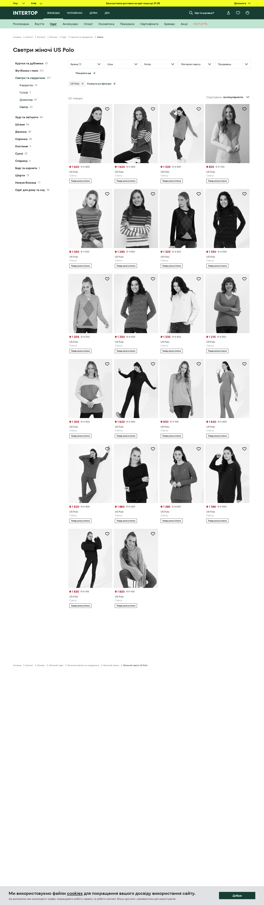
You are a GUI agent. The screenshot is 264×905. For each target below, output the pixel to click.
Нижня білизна (25, 182)
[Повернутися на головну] (25, 13)
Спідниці (21, 160)
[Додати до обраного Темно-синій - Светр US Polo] (107, 109)
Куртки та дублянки (29, 63)
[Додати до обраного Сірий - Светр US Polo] (244, 364)
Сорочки (21, 138)
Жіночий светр (111, 665)
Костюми (21, 146)
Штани (20, 124)
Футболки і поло (26, 70)
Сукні (19, 153)
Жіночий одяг (56, 665)
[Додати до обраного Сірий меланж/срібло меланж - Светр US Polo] (107, 194)
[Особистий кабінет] (228, 13)
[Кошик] (247, 13)
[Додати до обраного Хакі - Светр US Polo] (153, 109)
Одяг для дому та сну (30, 189)
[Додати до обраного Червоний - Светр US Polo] (153, 194)
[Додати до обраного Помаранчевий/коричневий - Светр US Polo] (198, 109)
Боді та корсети (26, 168)
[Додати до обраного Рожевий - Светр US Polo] (244, 279)
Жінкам (54, 37)
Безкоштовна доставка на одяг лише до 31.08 (133, 3)
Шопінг (29, 37)
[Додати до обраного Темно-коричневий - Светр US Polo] (153, 364)
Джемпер (26, 99)
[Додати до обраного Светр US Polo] (153, 449)
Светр (24, 106)
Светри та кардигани (82, 37)
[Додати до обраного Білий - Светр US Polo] (244, 109)
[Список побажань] (238, 13)
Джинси (21, 131)
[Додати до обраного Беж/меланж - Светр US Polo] (198, 279)
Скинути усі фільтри (99, 83)
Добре (237, 895)
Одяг (64, 37)
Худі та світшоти (26, 117)
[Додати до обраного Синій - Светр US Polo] (198, 364)
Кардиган (26, 85)
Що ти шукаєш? (204, 13)
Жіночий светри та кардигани (83, 665)
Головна (17, 37)
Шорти (20, 175)
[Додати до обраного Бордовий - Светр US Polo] (244, 194)
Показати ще (83, 73)
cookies (75, 893)
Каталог (41, 37)
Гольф (24, 92)
